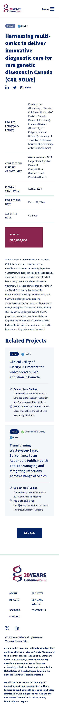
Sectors (14, 610)
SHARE (28, 87)
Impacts (14, 599)
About (13, 593)
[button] (48, 9)
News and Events (37, 601)
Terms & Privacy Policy (17, 641)
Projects (37, 593)
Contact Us (38, 610)
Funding (14, 616)
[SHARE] (22, 87)
